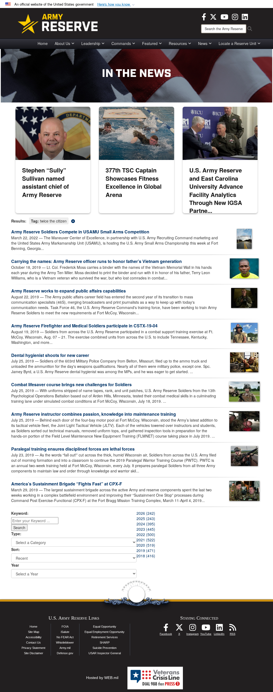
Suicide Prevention (105, 647)
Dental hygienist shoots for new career (50, 355)
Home (43, 43)
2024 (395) (145, 523)
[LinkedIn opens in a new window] (245, 16)
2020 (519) (145, 545)
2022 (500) (145, 534)
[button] (116, 4)
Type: (16, 533)
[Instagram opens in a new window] (235, 16)
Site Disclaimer (33, 653)
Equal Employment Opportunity (105, 631)
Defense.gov (65, 653)
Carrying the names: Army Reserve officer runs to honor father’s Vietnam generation (96, 261)
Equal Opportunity (104, 626)
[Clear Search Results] (136, 220)
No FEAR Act (65, 637)
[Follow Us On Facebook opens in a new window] (165, 629)
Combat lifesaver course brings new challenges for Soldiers (71, 384)
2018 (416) (145, 555)
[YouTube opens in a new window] (224, 16)
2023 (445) (145, 529)
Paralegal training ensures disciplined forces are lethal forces (73, 449)
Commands (121, 43)
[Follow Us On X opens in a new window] (179, 629)
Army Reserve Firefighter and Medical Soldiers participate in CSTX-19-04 (84, 326)
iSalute (65, 631)
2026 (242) (145, 513)
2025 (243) (145, 518)
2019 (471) (145, 550)
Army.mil (64, 647)
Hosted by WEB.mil (102, 677)
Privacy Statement (33, 647)
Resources (178, 43)
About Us (62, 43)
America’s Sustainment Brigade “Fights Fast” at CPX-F (66, 484)
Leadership (90, 43)
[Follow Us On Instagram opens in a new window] (192, 629)
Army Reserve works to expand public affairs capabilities (68, 291)
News (202, 43)
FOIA (65, 626)
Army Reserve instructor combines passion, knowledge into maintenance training (93, 414)
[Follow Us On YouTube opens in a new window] (205, 629)
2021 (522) (145, 539)
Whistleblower (65, 642)
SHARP (105, 642)
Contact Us (33, 642)
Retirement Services (104, 637)
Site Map (33, 631)
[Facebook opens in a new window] (204, 16)
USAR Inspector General (105, 653)
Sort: (15, 549)
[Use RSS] (232, 629)
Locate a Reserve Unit (237, 43)
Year (15, 565)
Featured (150, 43)
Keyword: (20, 513)
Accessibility (34, 637)
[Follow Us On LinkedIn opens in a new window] (219, 629)
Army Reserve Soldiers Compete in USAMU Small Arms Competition (80, 232)
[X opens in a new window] (213, 16)
